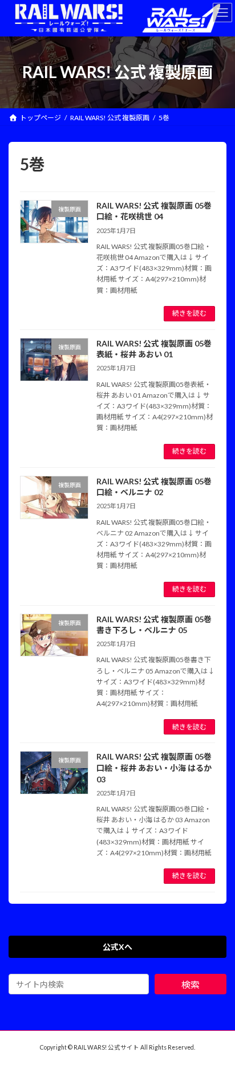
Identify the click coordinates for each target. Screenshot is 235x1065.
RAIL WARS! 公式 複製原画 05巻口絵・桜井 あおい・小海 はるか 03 (154, 768)
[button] (117, 947)
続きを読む (189, 313)
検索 (190, 984)
